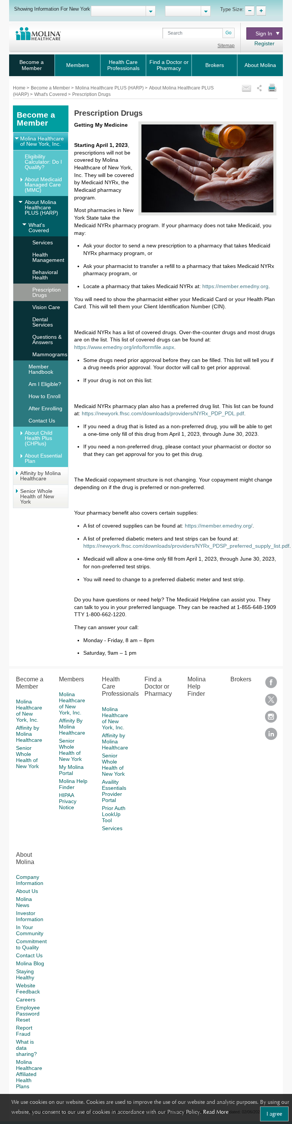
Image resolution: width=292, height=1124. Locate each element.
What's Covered (51, 94)
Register (264, 43)
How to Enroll (44, 396)
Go (228, 32)
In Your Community (29, 930)
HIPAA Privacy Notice (67, 801)
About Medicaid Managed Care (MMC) (43, 184)
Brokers (214, 65)
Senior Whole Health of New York (37, 496)
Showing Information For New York (52, 8)
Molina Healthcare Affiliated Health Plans (29, 1074)
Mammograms (49, 354)
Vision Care (46, 307)
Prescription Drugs (46, 292)
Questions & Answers (47, 339)
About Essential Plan (43, 458)
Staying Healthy (25, 974)
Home (20, 88)
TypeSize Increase (261, 11)
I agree (274, 1113)
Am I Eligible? (45, 384)
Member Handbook (41, 369)
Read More (216, 1111)
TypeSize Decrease (249, 11)
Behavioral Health (45, 275)
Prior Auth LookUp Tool (113, 814)
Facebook (271, 685)
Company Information (29, 880)
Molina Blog (30, 963)
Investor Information (29, 916)
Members (77, 65)
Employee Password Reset (28, 1013)
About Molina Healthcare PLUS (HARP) (41, 207)
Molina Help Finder (73, 784)
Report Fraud (24, 1031)
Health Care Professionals (123, 65)
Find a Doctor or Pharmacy (169, 65)
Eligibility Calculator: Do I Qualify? (43, 161)
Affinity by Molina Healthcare (40, 475)
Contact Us (42, 421)
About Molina (260, 65)
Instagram (271, 719)
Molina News (24, 902)
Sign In (264, 33)
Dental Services (42, 322)
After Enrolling (45, 408)
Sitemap (226, 45)
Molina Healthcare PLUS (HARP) (110, 88)
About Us (27, 891)
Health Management (48, 257)
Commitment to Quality (31, 944)
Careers (25, 999)
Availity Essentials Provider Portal (114, 791)
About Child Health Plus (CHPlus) (38, 438)
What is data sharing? (26, 1048)
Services (42, 242)
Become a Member (31, 65)
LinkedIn (271, 736)
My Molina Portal (71, 770)
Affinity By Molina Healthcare (72, 726)
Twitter (271, 702)
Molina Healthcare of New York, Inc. (42, 141)
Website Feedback (28, 988)
